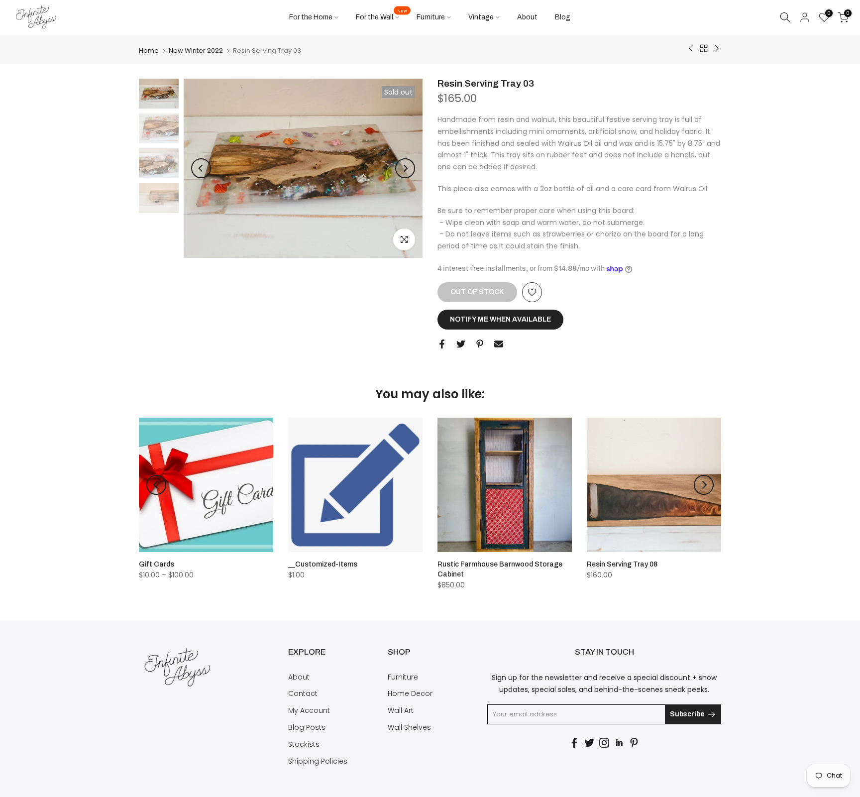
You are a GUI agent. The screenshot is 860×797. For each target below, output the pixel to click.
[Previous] (201, 168)
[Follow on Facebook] (574, 742)
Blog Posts (306, 727)
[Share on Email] (498, 344)
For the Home (310, 17)
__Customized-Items (322, 564)
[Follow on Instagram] (604, 742)
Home (149, 50)
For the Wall (381, 16)
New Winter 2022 (196, 50)
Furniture (431, 17)
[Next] (405, 168)
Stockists (304, 744)
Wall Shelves (409, 727)
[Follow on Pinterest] (634, 742)
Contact (303, 693)
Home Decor (410, 693)
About (527, 17)
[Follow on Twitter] (589, 742)
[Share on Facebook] (441, 344)
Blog (562, 17)
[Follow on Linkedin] (619, 742)
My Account (309, 710)
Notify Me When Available (500, 319)
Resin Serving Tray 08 (622, 564)
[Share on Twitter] (460, 344)
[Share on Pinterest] (479, 344)
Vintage (481, 17)
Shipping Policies (317, 761)
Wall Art (401, 710)
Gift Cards (156, 564)
